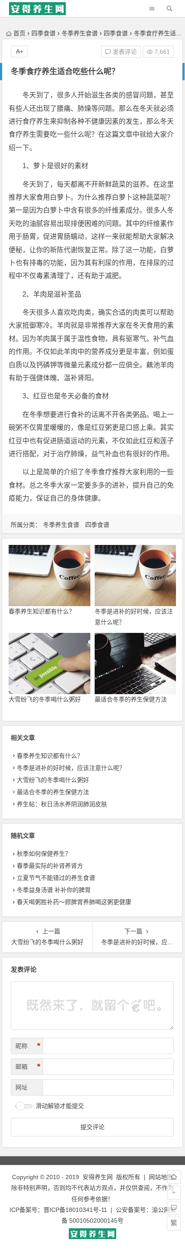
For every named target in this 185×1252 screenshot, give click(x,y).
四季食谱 (43, 33)
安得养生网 (98, 1177)
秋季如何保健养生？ (44, 853)
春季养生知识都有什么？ (42, 611)
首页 (19, 33)
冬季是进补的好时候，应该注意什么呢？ (71, 767)
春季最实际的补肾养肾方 (50, 865)
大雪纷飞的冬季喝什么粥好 (45, 699)
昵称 (27, 1046)
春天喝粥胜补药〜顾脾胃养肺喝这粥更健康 (74, 901)
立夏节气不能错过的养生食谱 (56, 877)
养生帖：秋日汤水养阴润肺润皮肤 (62, 804)
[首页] (174, 1177)
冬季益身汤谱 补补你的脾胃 (54, 889)
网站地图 (161, 1177)
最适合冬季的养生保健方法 (131, 699)
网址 (21, 1087)
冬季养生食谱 (80, 33)
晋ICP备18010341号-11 (75, 1209)
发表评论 (124, 51)
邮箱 (27, 1066)
